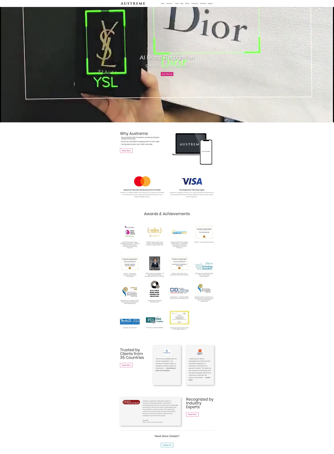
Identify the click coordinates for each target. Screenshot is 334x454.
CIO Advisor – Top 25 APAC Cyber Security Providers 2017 (179, 297)
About (163, 3)
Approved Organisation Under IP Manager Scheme (179, 328)
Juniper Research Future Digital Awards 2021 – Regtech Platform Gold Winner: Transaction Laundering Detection (129, 244)
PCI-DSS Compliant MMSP (154, 327)
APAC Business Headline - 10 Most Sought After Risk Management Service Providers (154, 275)
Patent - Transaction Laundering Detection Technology (129, 275)
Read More (126, 151)
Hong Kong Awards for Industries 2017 (155, 301)
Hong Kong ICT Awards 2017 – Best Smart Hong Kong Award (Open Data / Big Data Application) (204, 299)
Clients (187, 3)
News (177, 3)
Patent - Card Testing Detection (204, 242)
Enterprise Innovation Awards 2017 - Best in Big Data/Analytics (204, 275)
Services (169, 3)
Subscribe (203, 3)
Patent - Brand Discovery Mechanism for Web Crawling (179, 274)
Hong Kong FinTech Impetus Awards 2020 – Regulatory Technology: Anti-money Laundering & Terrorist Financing (179, 244)
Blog (181, 3)
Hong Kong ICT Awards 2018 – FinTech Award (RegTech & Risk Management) (129, 302)
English (210, 3)
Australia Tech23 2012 (130, 327)
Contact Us (194, 3)
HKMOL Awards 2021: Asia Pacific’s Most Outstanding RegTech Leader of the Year (154, 243)
